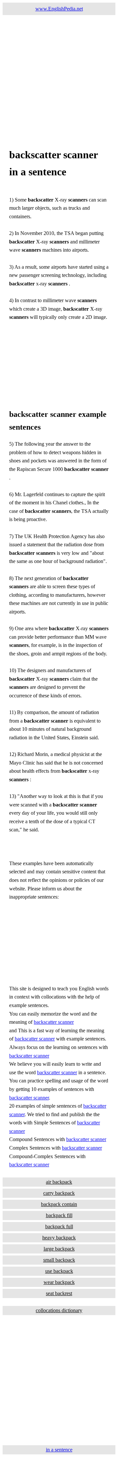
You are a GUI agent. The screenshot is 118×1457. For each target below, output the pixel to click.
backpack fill (59, 1215)
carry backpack (59, 1193)
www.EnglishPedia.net (59, 8)
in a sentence (59, 1449)
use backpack (59, 1271)
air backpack (59, 1182)
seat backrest (59, 1293)
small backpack (59, 1260)
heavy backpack (59, 1237)
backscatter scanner (54, 1022)
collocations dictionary (59, 1310)
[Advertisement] (59, 74)
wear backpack (59, 1282)
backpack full (59, 1226)
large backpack (59, 1249)
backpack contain (59, 1204)
